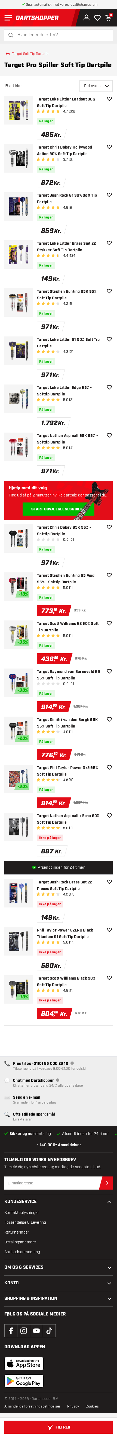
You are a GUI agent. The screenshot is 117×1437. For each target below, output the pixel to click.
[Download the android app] (24, 1381)
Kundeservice (20, 1202)
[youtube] (36, 1330)
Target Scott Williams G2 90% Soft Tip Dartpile (67, 627)
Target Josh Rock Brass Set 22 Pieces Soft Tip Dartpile (64, 885)
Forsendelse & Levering (25, 1222)
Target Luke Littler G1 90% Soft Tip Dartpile (68, 343)
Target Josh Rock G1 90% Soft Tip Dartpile (67, 199)
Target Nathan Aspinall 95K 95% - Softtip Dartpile (67, 439)
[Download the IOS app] (24, 1363)
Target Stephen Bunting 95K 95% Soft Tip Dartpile (67, 295)
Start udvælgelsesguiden (58, 509)
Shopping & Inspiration (30, 1299)
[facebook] (10, 1330)
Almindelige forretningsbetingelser (32, 1406)
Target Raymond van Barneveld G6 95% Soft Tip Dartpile (68, 675)
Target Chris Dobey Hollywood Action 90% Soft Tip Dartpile (64, 150)
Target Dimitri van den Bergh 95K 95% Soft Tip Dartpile (67, 723)
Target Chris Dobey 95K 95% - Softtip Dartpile (64, 531)
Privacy (73, 1406)
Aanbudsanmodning (22, 1252)
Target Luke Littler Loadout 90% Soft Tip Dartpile (66, 102)
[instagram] (23, 1330)
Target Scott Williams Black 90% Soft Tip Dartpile (66, 981)
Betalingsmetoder (20, 1242)
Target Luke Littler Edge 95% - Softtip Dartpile (64, 391)
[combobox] (61, 35)
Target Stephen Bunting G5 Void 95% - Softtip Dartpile (66, 579)
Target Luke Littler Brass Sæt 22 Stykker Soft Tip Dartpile (66, 247)
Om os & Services (24, 1267)
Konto (11, 1283)
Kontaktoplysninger (21, 1212)
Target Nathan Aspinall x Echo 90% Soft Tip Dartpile (68, 819)
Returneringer (16, 1232)
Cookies (92, 1406)
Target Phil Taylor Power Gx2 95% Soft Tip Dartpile (67, 771)
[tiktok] (49, 1330)
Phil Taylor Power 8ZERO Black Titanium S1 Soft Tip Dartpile (65, 933)
